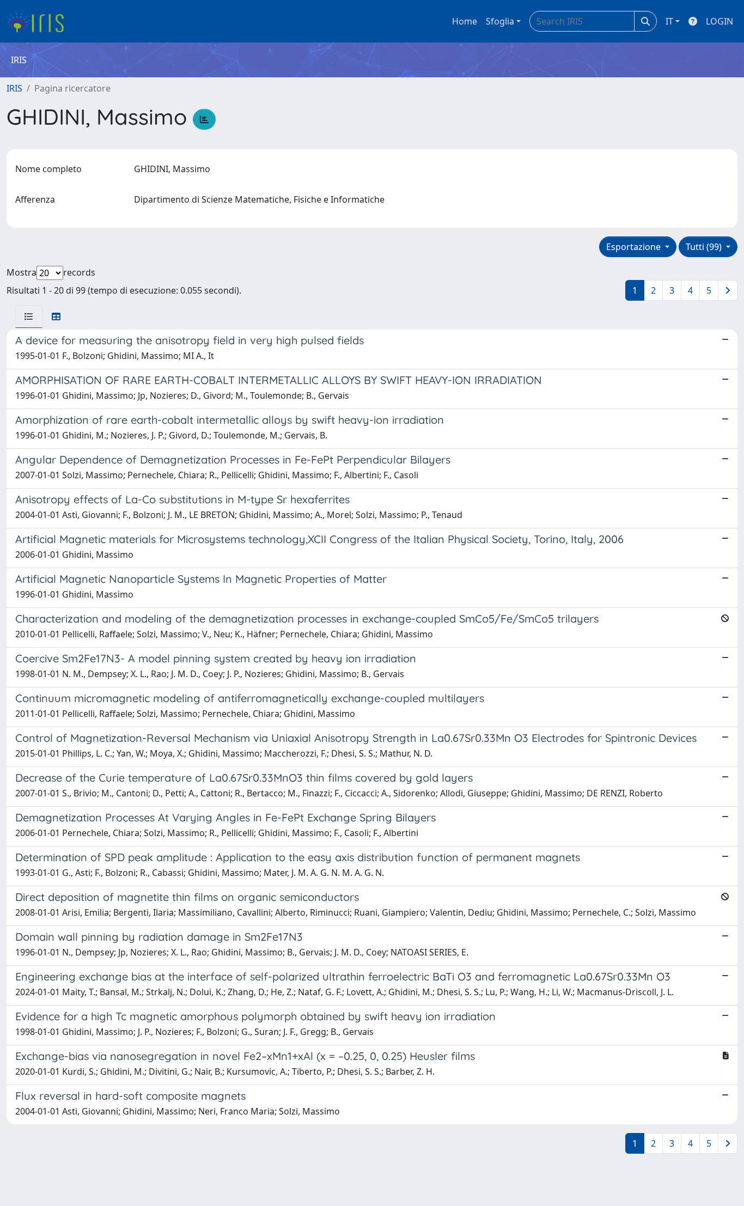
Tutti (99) (705, 247)
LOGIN (719, 21)
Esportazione (634, 247)
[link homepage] (39, 21)
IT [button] (669, 21)
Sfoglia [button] (500, 21)
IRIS (14, 88)
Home (464, 21)
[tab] (28, 316)
